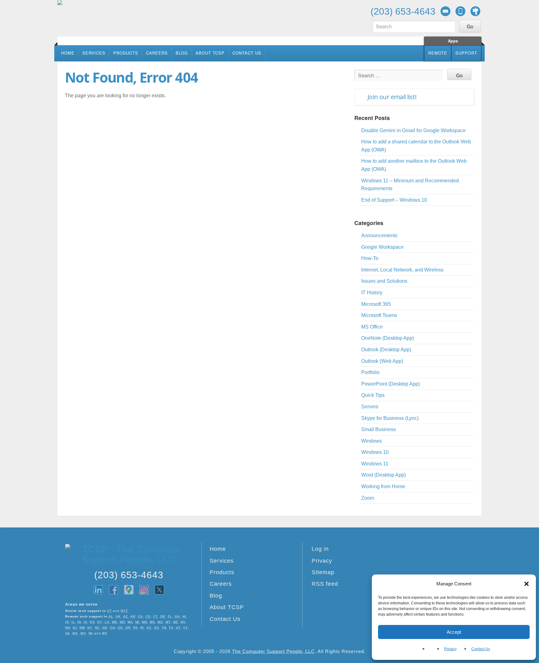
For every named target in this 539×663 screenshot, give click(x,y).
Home (68, 53)
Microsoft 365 (376, 304)
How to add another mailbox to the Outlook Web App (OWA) (414, 165)
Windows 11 (374, 463)
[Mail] (475, 11)
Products (125, 53)
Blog (182, 53)
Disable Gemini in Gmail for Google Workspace (413, 130)
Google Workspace (382, 247)
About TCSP (210, 53)
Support (466, 53)
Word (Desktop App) (383, 475)
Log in (320, 549)
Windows (371, 441)
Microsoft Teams (379, 315)
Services (93, 53)
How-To (369, 258)
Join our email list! (391, 97)
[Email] (445, 11)
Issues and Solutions (384, 281)
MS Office (372, 326)
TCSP (100, 18)
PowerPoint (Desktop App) (390, 384)
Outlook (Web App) (382, 361)
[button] (526, 584)
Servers (369, 406)
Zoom (367, 498)
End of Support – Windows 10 (394, 200)
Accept (454, 632)
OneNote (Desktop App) (387, 338)
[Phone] (460, 11)
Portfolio (370, 372)
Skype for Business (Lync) (390, 418)
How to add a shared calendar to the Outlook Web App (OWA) (416, 145)
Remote (437, 53)
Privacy (450, 649)
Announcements (379, 235)
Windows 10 (375, 452)
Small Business (378, 429)
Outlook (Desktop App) (386, 349)
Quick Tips (373, 395)
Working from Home (383, 486)
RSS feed (325, 584)
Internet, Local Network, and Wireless (402, 269)
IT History (371, 292)
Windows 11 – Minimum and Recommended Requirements (410, 184)
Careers (157, 53)
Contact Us (480, 649)
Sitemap (323, 572)
